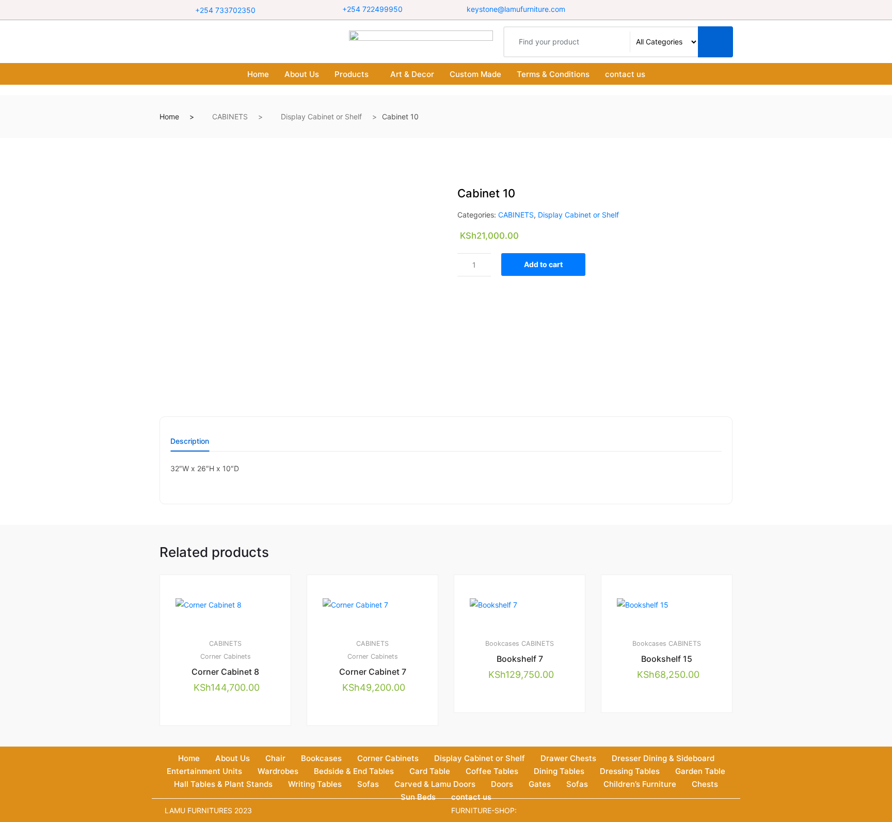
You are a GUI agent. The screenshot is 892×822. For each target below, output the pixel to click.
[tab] (189, 445)
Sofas (368, 784)
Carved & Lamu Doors (434, 784)
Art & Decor (412, 74)
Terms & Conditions (553, 74)
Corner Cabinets (225, 656)
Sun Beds (418, 797)
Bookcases (502, 643)
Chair (275, 758)
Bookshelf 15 (666, 659)
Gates (540, 784)
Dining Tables (559, 771)
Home (258, 74)
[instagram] (670, 9)
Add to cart (543, 264)
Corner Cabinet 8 (225, 671)
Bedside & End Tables (354, 771)
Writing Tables (315, 784)
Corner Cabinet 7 (372, 671)
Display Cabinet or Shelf (321, 116)
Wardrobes (278, 771)
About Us (301, 74)
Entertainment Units (204, 771)
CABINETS (230, 116)
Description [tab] (189, 441)
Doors (502, 784)
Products (351, 74)
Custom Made (475, 74)
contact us (625, 74)
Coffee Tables (492, 771)
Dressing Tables (630, 771)
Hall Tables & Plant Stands (223, 784)
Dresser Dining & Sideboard (663, 758)
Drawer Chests (568, 758)
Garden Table (700, 771)
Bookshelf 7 (520, 659)
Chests (705, 784)
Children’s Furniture (639, 784)
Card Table (429, 771)
